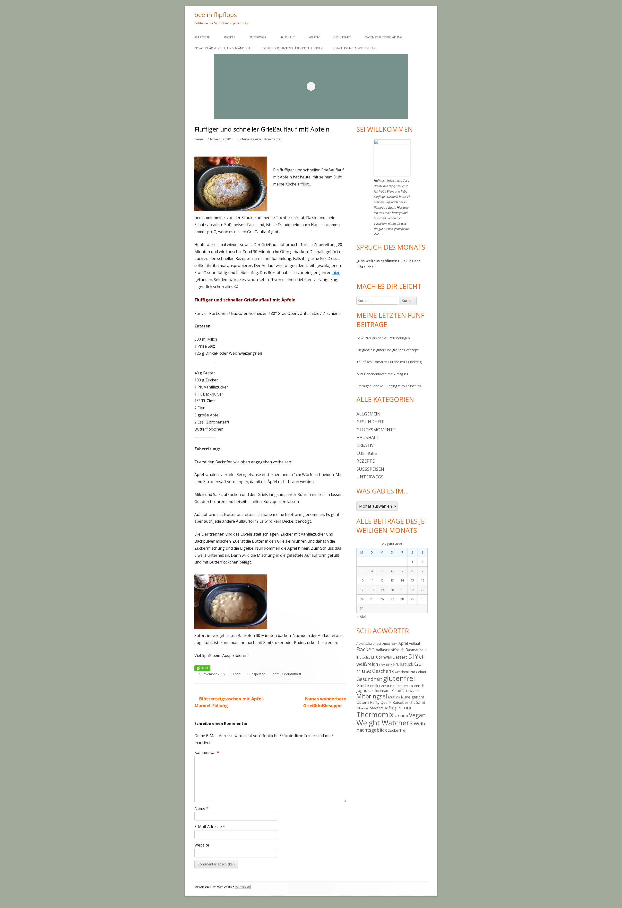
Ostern (362, 702)
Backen (365, 649)
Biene (198, 139)
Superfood (401, 707)
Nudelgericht (412, 697)
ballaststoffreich (390, 649)
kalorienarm (381, 690)
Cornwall (384, 657)
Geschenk (383, 671)
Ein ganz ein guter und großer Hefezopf (387, 350)
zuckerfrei (397, 730)
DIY (413, 656)
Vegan (417, 715)
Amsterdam (389, 643)
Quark (385, 702)
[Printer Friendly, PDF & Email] (202, 668)
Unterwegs (257, 37)
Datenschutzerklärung (383, 37)
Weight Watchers (384, 723)
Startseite (202, 37)
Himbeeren (399, 685)
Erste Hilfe (385, 665)
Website (201, 845)
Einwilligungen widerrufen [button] (354, 48)
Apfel (276, 674)
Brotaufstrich (365, 657)
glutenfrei (399, 678)
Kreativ (314, 37)
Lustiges (366, 453)
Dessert (400, 657)
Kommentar (206, 752)
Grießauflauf (291, 674)
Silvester (362, 708)
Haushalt (287, 37)
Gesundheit (342, 37)
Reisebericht (403, 702)
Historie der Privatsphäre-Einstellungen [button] (291, 48)
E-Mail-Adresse (209, 826)
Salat (420, 702)
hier (336, 272)
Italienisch (416, 685)
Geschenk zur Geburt (410, 672)
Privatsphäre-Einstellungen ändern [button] (222, 48)
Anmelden (243, 886)
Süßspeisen (256, 674)
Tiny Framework (221, 886)
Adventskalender (368, 643)
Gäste (362, 685)
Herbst (384, 686)
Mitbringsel (371, 696)
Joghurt (363, 690)
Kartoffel (398, 690)
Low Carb (413, 690)
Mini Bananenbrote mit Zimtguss (382, 374)
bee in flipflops (215, 14)
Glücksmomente (376, 429)
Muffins (394, 697)
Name (201, 808)
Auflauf (414, 643)
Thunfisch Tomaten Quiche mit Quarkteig (389, 362)
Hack (374, 685)
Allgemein (368, 414)
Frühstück (403, 664)
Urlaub (401, 715)
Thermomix (375, 714)
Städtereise (379, 708)
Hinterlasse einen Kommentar (259, 139)
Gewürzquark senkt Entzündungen (383, 338)
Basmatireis (416, 649)
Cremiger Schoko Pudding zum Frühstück (388, 386)
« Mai (361, 616)
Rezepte (229, 37)
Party (375, 702)
